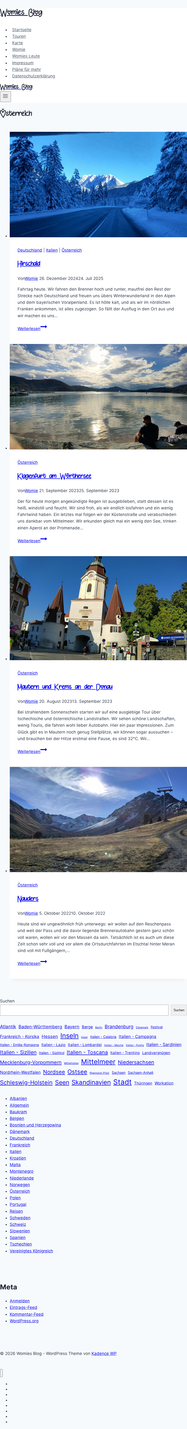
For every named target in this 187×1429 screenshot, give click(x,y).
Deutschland (30, 250)
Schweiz (18, 1224)
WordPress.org (24, 1320)
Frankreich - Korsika (19, 1036)
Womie (18, 49)
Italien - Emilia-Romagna (19, 1045)
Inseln (69, 1036)
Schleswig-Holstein (26, 1082)
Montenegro (21, 1171)
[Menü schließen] (1, 1373)
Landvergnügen (156, 1052)
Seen (62, 1082)
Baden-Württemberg (40, 1026)
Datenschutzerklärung (33, 76)
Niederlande (22, 1178)
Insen (84, 1037)
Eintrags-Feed (23, 1307)
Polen (15, 1197)
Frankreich (20, 1145)
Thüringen (143, 1083)
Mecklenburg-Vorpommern (31, 1062)
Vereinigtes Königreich (31, 1250)
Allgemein (19, 1105)
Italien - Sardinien (163, 1044)
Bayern (72, 1026)
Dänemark (142, 1027)
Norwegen (20, 1184)
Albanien (18, 1098)
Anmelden (20, 1300)
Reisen (16, 1211)
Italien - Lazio (53, 1044)
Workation (164, 1083)
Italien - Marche (113, 1045)
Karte (17, 42)
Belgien (17, 1118)
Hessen (50, 1036)
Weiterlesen (32, 328)
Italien (52, 250)
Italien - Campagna (137, 1036)
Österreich (72, 250)
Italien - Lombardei (85, 1044)
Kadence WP (104, 1353)
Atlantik (8, 1026)
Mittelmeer (98, 1061)
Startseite (21, 29)
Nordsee (54, 1072)
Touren (19, 36)
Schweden (20, 1217)
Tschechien (21, 1244)
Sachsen (118, 1072)
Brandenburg (119, 1026)
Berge (87, 1026)
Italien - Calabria (103, 1037)
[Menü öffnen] (5, 96)
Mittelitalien (71, 1063)
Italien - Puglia (135, 1045)
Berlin (98, 1027)
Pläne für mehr (26, 69)
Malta (15, 1164)
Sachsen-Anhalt (140, 1072)
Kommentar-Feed (27, 1314)
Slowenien (20, 1231)
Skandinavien (91, 1082)
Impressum (23, 62)
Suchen (7, 1001)
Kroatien (18, 1158)
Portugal (18, 1204)
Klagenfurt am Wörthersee (54, 477)
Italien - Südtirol (51, 1053)
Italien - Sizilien (18, 1052)
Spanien (18, 1237)
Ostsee (77, 1071)
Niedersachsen (136, 1062)
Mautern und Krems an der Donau (65, 687)
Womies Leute (26, 56)
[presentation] (98, 185)
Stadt (122, 1082)
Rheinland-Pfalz (99, 1073)
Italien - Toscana (87, 1052)
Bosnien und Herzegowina (35, 1125)
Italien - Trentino (125, 1052)
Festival (157, 1027)
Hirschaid (29, 264)
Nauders (28, 899)
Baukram (18, 1111)
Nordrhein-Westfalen (20, 1072)
